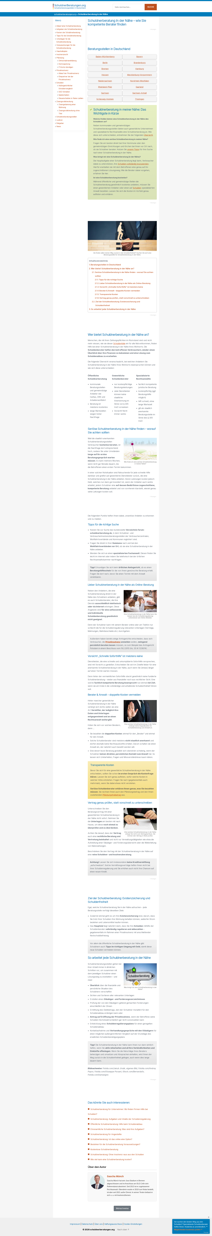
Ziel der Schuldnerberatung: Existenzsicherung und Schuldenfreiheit (117, 303)
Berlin (105, 62)
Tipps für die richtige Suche (111, 280)
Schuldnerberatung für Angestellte (106, 1134)
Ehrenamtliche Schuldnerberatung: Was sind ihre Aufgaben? (117, 1129)
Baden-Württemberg (105, 56)
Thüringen (139, 99)
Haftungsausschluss (113, 1224)
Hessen (105, 75)
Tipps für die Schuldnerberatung (68, 36)
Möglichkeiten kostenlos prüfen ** (188, 1230)
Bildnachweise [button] (122, 1208)
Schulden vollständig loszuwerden (133, 164)
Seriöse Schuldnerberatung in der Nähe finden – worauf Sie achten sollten (124, 274)
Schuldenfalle (119, 343)
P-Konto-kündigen (66, 67)
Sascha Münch (115, 1176)
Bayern (139, 56)
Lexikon (59, 120)
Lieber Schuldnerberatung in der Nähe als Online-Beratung (124, 283)
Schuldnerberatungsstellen (66, 117)
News (58, 126)
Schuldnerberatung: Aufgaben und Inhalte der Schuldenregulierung (120, 1119)
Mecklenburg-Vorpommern (139, 75)
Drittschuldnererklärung (67, 61)
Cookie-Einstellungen (133, 1224)
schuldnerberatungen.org (65, 14)
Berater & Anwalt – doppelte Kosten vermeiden (119, 291)
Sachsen (105, 93)
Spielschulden (64, 95)
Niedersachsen (105, 81)
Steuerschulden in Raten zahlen (71, 98)
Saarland (139, 87)
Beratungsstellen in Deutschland (106, 265)
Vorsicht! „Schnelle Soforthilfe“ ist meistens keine (121, 287)
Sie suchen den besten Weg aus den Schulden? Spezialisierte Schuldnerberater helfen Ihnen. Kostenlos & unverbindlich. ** (191, 1224)
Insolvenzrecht (62, 54)
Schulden (60, 83)
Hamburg (139, 69)
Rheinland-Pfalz (105, 87)
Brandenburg (139, 62)
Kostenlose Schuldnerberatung (104, 1149)
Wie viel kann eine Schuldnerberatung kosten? (111, 1159)
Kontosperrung (64, 64)
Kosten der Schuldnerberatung (68, 32)
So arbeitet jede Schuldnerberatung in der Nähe (113, 309)
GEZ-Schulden (64, 92)
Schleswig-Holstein (105, 99)
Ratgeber (60, 123)
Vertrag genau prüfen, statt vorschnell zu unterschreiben (124, 298)
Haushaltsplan (61, 51)
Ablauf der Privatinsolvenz (69, 73)
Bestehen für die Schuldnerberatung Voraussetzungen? (115, 1144)
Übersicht (148, 135)
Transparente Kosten (108, 294)
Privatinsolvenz (62, 70)
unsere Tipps (133, 149)
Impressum (75, 1224)
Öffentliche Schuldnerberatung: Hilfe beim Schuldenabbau (116, 1124)
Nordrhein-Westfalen (139, 81)
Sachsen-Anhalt (139, 93)
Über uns (99, 1224)
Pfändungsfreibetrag (112, 795)
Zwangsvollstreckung (64, 101)
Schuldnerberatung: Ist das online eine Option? (111, 1139)
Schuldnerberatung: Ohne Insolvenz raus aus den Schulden (117, 1154)
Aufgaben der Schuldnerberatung (69, 29)
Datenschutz (87, 1224)
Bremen (105, 69)
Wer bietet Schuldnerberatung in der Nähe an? (112, 268)
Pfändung (60, 58)
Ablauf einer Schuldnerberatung (68, 26)
